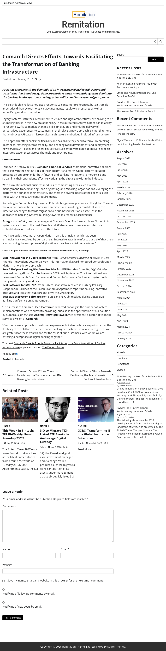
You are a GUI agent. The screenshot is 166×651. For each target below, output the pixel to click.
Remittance (123, 363)
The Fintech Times (53, 347)
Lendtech (122, 358)
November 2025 (125, 210)
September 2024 (126, 291)
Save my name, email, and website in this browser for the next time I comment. (55, 580)
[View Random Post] (154, 41)
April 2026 (122, 181)
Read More (9, 353)
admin (43, 447)
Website (7, 565)
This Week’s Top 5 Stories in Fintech (136, 111)
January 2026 (124, 198)
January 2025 (124, 268)
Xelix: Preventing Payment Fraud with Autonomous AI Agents (137, 85)
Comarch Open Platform (37, 307)
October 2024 (124, 286)
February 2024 (124, 332)
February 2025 (124, 262)
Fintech (19, 359)
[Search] (160, 41)
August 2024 (123, 297)
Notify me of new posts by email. (22, 606)
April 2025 (122, 251)
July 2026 (122, 164)
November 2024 (125, 280)
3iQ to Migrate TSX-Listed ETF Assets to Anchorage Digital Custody (54, 436)
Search (121, 54)
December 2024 (125, 274)
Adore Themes (116, 646)
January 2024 (124, 338)
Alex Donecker (124, 125)
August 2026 (123, 158)
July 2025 (122, 233)
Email (64, 549)
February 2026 (124, 193)
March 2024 (123, 326)
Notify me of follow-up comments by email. (28, 593)
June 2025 (122, 239)
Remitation (83, 24)
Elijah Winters (124, 140)
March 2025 (123, 257)
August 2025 (123, 228)
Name (7, 549)
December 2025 (125, 204)
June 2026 (122, 169)
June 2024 (122, 309)
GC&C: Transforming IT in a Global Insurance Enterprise (94, 434)
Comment (9, 506)
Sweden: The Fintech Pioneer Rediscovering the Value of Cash (134, 103)
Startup (121, 369)
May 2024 (122, 315)
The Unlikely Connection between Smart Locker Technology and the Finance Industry (140, 129)
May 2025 (122, 245)
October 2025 (124, 216)
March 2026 (123, 187)
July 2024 (122, 303)
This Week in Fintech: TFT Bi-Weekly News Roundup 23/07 (18, 434)
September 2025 (126, 222)
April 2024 (122, 320)
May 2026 (122, 175)
